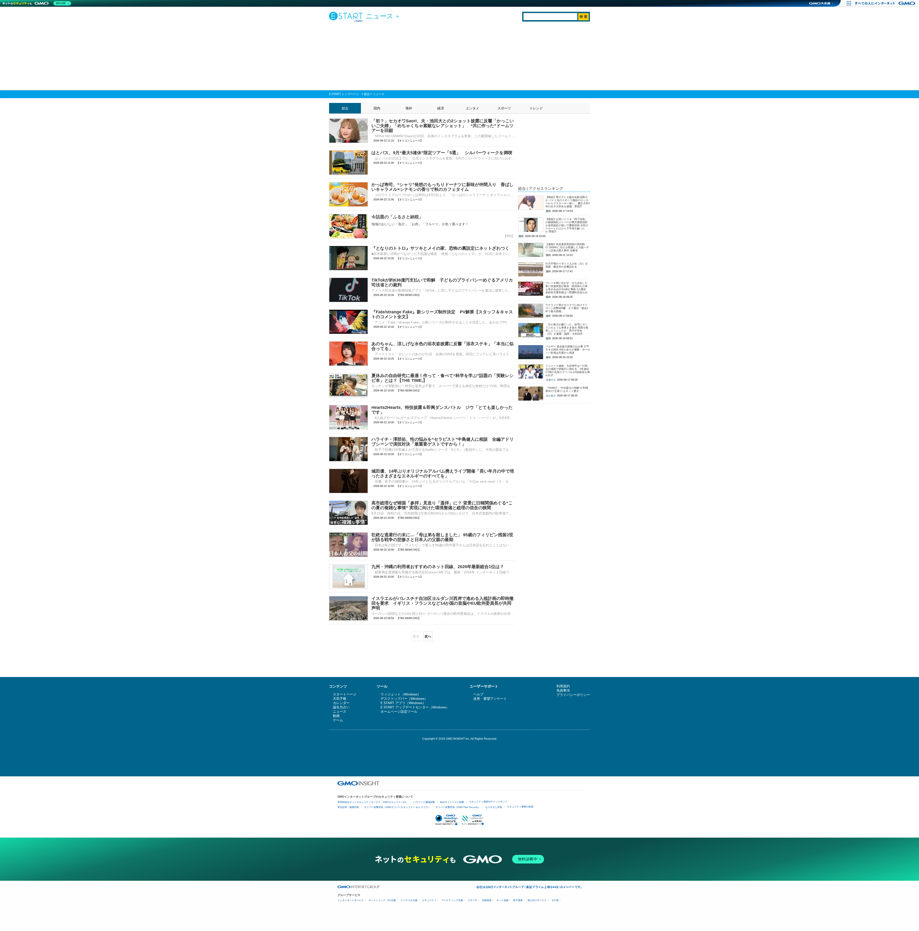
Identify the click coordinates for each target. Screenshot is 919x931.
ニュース (378, 94)
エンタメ (472, 108)
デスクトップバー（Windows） (404, 698)
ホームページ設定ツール (399, 711)
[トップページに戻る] (347, 16)
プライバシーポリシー (573, 695)
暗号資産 (518, 900)
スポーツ (504, 108)
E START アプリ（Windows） (403, 703)
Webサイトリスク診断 (452, 802)
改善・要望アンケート (490, 698)
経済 (440, 108)
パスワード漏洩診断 (424, 802)
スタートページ (344, 694)
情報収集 (487, 900)
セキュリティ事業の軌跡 (520, 806)
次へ (428, 636)
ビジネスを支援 (409, 900)
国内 (377, 108)
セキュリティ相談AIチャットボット (488, 801)
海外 (408, 108)
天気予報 (339, 698)
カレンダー (341, 703)
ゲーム (338, 720)
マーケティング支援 (452, 900)
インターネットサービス (350, 900)
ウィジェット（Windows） (401, 694)
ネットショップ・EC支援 (382, 900)
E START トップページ (344, 94)
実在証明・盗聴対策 (348, 807)
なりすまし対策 (493, 807)
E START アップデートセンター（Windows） (415, 707)
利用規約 (563, 686)
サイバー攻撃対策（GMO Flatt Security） (458, 807)
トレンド (536, 108)
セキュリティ (429, 900)
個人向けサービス (537, 900)
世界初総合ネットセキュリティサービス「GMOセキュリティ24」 (372, 802)
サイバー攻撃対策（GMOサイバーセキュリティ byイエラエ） (397, 807)
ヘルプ (478, 694)
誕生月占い (341, 707)
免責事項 (563, 690)
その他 (555, 900)
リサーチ (472, 900)
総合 (367, 94)
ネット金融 (502, 900)
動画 (336, 716)
